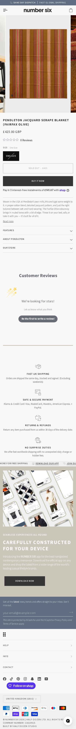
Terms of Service (10, 623)
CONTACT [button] (8, 667)
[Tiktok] (11, 679)
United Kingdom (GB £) (20, 698)
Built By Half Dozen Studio (20, 726)
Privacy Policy (61, 620)
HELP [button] (6, 645)
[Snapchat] (32, 679)
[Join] (70, 612)
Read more (8, 221)
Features (8, 230)
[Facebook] (4, 679)
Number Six (12, 719)
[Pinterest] (18, 679)
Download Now (24, 581)
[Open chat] (67, 720)
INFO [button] (5, 656)
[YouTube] (46, 679)
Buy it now (38, 181)
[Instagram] (25, 679)
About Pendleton (13, 239)
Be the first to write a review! (38, 319)
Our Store (9, 247)
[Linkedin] (39, 679)
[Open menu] (8, 10)
